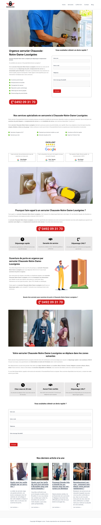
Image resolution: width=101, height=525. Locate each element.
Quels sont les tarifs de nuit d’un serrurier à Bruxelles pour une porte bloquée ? (40, 485)
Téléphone (55, 72)
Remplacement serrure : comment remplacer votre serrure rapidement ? (81, 485)
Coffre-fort (79, 4)
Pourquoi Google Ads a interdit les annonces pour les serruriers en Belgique (61, 485)
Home (63, 4)
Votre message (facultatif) (59, 79)
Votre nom (55, 58)
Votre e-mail (56, 65)
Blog (92, 4)
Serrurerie (70, 4)
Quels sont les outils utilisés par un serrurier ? (18, 484)
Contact (86, 4)
